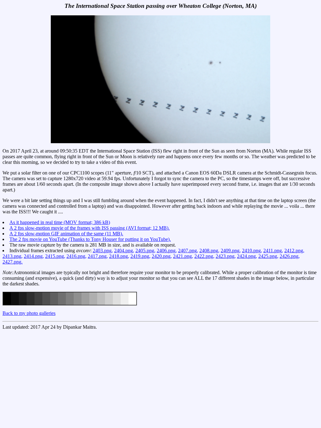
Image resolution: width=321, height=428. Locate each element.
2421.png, (183, 256)
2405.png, (145, 250)
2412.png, (294, 250)
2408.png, (209, 250)
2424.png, (247, 256)
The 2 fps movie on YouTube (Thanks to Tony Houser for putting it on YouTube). (90, 239)
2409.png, (231, 250)
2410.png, (252, 250)
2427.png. (13, 261)
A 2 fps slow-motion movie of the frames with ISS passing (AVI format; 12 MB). (89, 228)
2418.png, (119, 256)
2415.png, (55, 256)
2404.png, (124, 250)
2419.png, (140, 256)
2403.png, (103, 250)
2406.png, (167, 250)
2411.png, (273, 250)
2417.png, (98, 256)
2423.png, (226, 256)
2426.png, (290, 256)
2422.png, (204, 256)
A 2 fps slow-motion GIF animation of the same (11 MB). (66, 233)
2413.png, (13, 256)
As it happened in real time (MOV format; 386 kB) (59, 222)
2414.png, (34, 256)
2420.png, (162, 256)
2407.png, (188, 250)
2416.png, (76, 256)
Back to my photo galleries (29, 313)
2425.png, (268, 256)
